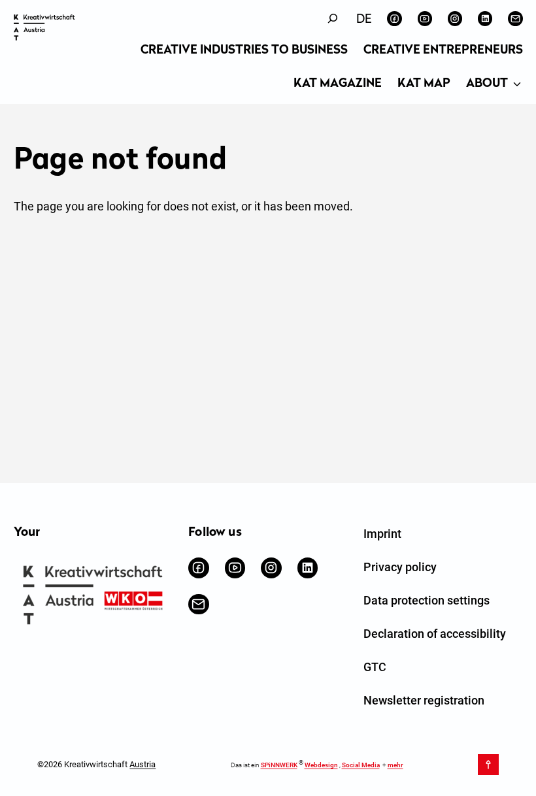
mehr (395, 765)
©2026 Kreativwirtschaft (96, 764)
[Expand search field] (333, 18)
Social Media (361, 765)
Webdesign (321, 765)
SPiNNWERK (279, 765)
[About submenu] (517, 85)
